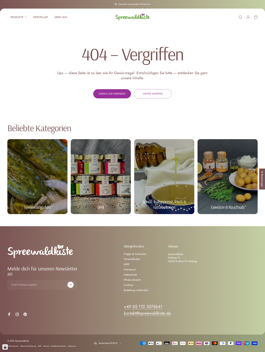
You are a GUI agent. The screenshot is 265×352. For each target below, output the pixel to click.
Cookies (128, 285)
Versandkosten (132, 259)
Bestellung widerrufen (136, 290)
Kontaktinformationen (58, 346)
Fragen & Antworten (135, 254)
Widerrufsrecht (132, 280)
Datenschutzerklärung (28, 346)
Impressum (130, 269)
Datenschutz (130, 274)
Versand (46, 346)
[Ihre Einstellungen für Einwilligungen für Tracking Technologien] (5, 347)
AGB (126, 264)
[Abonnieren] (70, 285)
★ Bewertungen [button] (262, 179)
